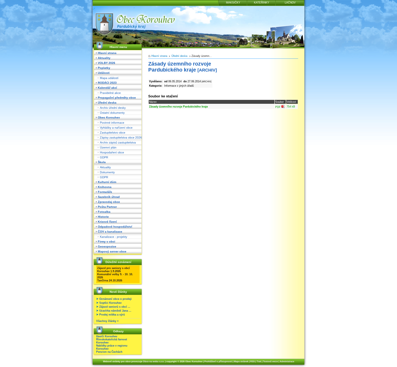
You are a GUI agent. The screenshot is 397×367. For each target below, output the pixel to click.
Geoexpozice (107, 246)
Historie (103, 216)
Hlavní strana (107, 53)
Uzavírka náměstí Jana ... (115, 310)
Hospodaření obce (112, 152)
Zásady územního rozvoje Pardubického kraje (178, 106)
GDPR (104, 157)
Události (104, 72)
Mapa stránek (241, 361)
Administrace (287, 361)
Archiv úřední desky (113, 107)
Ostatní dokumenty (112, 112)
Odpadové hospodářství (115, 226)
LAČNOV (290, 2)
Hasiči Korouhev (106, 336)
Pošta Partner (107, 206)
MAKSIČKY (233, 2)
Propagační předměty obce (117, 97)
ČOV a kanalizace (110, 231)
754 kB (291, 106)
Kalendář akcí (107, 87)
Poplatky (104, 67)
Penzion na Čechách (109, 351)
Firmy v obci (106, 241)
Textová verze (270, 361)
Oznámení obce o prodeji (115, 298)
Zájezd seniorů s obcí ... (114, 306)
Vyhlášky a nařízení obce (116, 127)
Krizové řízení (107, 221)
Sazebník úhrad (109, 196)
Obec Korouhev (109, 117)
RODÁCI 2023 (107, 82)
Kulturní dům (107, 182)
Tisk (259, 361)
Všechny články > (107, 321)
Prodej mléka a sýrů (112, 314)
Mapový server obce (112, 251)
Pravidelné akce (110, 92)
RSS (252, 361)
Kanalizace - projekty (113, 236)
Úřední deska (107, 102)
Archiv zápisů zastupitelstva (118, 142)
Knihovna (104, 187)
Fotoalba (104, 211)
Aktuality (104, 58)
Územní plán (108, 147)
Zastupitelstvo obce (112, 132)
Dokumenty (107, 172)
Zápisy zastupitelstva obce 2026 (121, 137)
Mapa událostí (109, 78)
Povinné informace (112, 122)
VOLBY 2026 (106, 63)
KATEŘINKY (261, 2)
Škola (102, 162)
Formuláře (105, 192)
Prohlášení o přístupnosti (218, 361)
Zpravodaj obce (109, 201)
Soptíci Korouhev (110, 302)
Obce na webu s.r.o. (153, 361)
